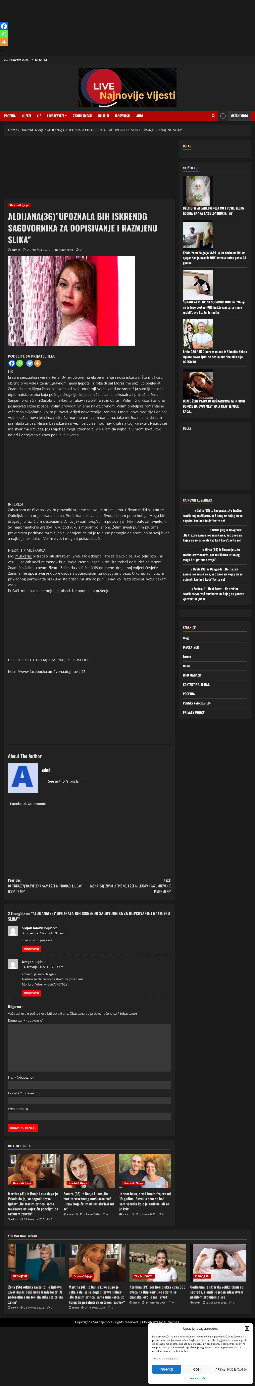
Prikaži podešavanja (231, 1369)
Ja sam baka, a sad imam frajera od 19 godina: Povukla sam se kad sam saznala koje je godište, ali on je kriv (145, 1201)
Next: (130, 885)
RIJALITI (103, 115)
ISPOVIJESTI (122, 115)
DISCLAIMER (191, 647)
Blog (186, 638)
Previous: (45, 885)
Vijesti (26, 115)
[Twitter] (29, 363)
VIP (39, 115)
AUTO (139, 115)
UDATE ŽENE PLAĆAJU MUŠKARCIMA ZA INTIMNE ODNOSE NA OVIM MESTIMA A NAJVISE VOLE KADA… (214, 406)
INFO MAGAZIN (192, 675)
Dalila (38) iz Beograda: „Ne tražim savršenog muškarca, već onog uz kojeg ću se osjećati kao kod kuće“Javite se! (213, 515)
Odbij (197, 1369)
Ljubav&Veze (55, 115)
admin (16, 250)
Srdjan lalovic (32, 928)
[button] (247, 1328)
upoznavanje (38, 573)
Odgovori (31, 949)
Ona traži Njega (19, 205)
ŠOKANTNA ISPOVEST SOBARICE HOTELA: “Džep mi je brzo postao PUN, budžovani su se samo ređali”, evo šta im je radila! (214, 307)
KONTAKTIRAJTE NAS (196, 684)
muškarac (23, 556)
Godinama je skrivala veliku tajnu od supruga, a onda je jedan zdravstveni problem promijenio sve (216, 1292)
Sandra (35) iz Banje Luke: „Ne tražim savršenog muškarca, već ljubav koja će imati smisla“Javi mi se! (89, 1201)
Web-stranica (18, 1109)
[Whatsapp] (19, 363)
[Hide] (1, 50)
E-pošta (23, 1093)
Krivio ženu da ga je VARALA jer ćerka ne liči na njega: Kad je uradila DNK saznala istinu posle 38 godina (214, 257)
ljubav (78, 400)
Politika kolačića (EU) (197, 703)
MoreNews (150, 1322)
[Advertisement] (119, 28)
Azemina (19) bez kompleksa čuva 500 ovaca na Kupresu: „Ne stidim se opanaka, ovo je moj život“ (157, 1292)
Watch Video (239, 115)
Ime (21, 1077)
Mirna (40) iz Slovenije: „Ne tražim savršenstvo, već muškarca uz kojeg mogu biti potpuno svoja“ (211, 554)
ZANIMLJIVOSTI (143, 1276)
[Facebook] (11, 363)
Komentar (25, 1020)
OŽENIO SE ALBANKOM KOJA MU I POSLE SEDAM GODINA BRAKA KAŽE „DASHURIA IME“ (213, 211)
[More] (37, 363)
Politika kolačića (198, 1378)
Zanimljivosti (82, 115)
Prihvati (166, 1369)
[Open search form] (213, 116)
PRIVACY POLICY (194, 712)
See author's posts (63, 781)
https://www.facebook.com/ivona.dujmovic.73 (46, 671)
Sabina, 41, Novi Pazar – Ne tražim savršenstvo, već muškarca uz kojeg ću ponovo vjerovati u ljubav (213, 593)
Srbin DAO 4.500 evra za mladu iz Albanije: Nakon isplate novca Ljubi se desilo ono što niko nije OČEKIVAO (215, 356)
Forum (187, 656)
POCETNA (10, 115)
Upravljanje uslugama (166, 1358)
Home (186, 666)
